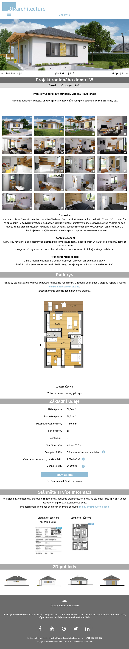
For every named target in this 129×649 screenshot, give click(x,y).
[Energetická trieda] (103, 452)
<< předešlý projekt (12, 73)
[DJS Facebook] (40, 628)
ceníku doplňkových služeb (64, 286)
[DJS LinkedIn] (87, 628)
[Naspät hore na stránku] (64, 600)
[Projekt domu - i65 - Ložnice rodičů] (49, 201)
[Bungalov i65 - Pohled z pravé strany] (16, 580)
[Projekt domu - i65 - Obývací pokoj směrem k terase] (17, 146)
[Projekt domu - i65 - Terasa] (80, 126)
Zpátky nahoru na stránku (64, 605)
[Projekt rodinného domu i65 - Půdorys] (80, 537)
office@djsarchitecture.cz (67, 638)
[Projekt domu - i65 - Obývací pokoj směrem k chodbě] (112, 126)
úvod (52, 85)
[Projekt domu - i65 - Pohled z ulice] (17, 126)
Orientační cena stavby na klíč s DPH (42, 459)
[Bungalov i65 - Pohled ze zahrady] (112, 580)
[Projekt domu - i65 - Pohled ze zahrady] (49, 126)
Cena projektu (54, 465)
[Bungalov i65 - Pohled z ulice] (48, 580)
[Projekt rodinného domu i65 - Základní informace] (48, 540)
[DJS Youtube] (52, 628)
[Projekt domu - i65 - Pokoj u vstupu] (112, 182)
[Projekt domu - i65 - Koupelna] (49, 182)
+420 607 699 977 (94, 638)
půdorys (66, 85)
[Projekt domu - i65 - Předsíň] (80, 164)
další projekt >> (119, 73)
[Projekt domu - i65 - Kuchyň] (17, 164)
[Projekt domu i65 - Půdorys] (64, 339)
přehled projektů (64, 73)
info (78, 85)
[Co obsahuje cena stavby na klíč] (83, 459)
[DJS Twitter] (75, 628)
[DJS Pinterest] (63, 628)
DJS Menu (64, 14)
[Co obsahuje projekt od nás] (83, 466)
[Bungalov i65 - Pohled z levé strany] (80, 580)
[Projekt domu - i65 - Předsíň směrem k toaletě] (112, 164)
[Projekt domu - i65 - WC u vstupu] (17, 182)
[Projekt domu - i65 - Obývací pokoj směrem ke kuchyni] (112, 146)
